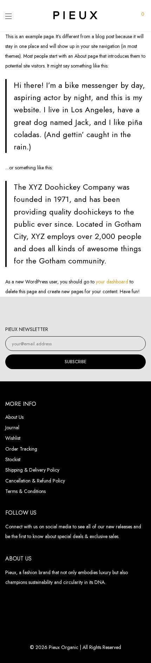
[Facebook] (68, 311)
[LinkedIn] (83, 311)
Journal (12, 427)
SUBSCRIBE (75, 361)
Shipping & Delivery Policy (32, 469)
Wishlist (12, 438)
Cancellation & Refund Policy (35, 480)
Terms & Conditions (25, 491)
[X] (97, 311)
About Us (14, 417)
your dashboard (112, 281)
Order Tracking (21, 448)
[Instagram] (53, 311)
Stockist (12, 459)
